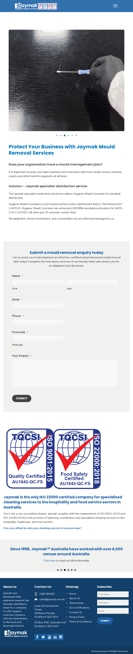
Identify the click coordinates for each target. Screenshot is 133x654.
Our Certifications (79, 607)
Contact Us (75, 612)
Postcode (20, 332)
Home (72, 593)
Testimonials (76, 602)
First (14, 288)
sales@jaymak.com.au (52, 599)
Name (17, 275)
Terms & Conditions (80, 621)
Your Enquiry (22, 355)
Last (69, 288)
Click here (49, 560)
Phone (18, 316)
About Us (74, 598)
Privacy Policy (77, 616)
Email (17, 299)
